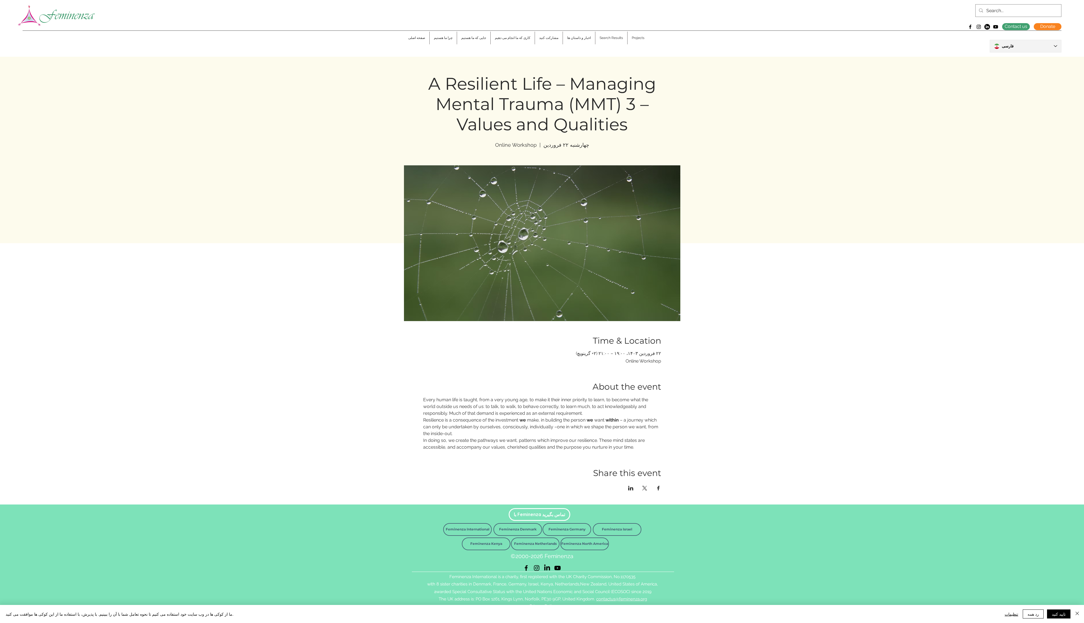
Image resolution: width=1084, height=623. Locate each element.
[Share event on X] (644, 488)
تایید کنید (1059, 614)
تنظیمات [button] (1011, 614)
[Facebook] (970, 27)
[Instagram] (979, 27)
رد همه (1033, 614)
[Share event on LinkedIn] (630, 488)
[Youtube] (995, 27)
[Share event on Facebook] (658, 488)
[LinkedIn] (987, 27)
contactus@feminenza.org (621, 599)
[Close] (1077, 613)
